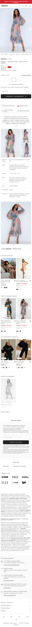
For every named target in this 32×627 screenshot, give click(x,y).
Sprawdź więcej (16, 420)
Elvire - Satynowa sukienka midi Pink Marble (21, 322)
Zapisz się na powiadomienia (11, 565)
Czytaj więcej (7, 588)
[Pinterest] (11, 616)
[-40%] (23, 268)
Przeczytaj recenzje (9, 580)
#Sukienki (6, 466)
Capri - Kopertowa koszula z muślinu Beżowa (6, 282)
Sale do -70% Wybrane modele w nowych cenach (16, 2)
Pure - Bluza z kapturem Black (5, 362)
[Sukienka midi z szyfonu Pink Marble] (26, 136)
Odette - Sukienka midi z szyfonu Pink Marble (7, 401)
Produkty (12, 54)
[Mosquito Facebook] (3, 616)
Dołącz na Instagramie (10, 595)
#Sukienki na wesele (19, 466)
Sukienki (18, 54)
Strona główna (4, 54)
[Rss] (28, 616)
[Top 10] (8, 349)
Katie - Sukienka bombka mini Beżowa (22, 281)
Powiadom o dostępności (15, 96)
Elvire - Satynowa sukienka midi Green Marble (6, 322)
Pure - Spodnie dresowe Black (20, 362)
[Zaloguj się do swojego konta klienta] (23, 6)
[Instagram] (19, 616)
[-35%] (8, 389)
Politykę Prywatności (16, 451)
